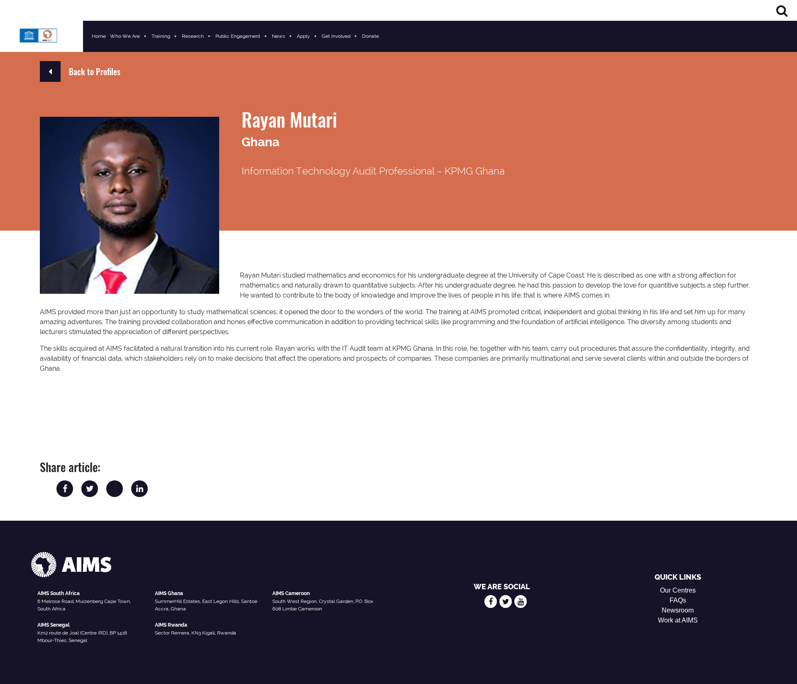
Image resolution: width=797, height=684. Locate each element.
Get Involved (336, 36)
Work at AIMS (678, 620)
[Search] (782, 10)
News (278, 36)
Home (99, 36)
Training (161, 36)
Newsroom (678, 610)
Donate (370, 36)
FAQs (678, 600)
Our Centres (678, 590)
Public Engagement (237, 36)
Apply (303, 36)
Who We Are (125, 36)
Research (193, 36)
